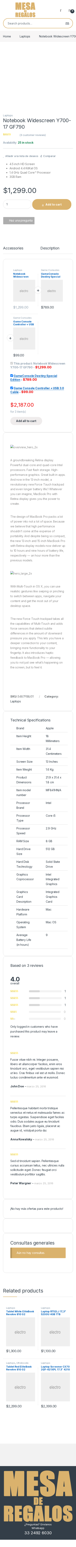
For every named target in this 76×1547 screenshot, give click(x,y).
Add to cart (53, 204)
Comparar (49, 156)
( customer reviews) (32, 135)
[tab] (13, 250)
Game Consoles (50, 270)
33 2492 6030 (37, 1532)
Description (49, 248)
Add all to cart (26, 421)
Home (7, 36)
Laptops (25, 36)
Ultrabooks (22, 1362)
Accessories (13, 248)
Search (67, 23)
